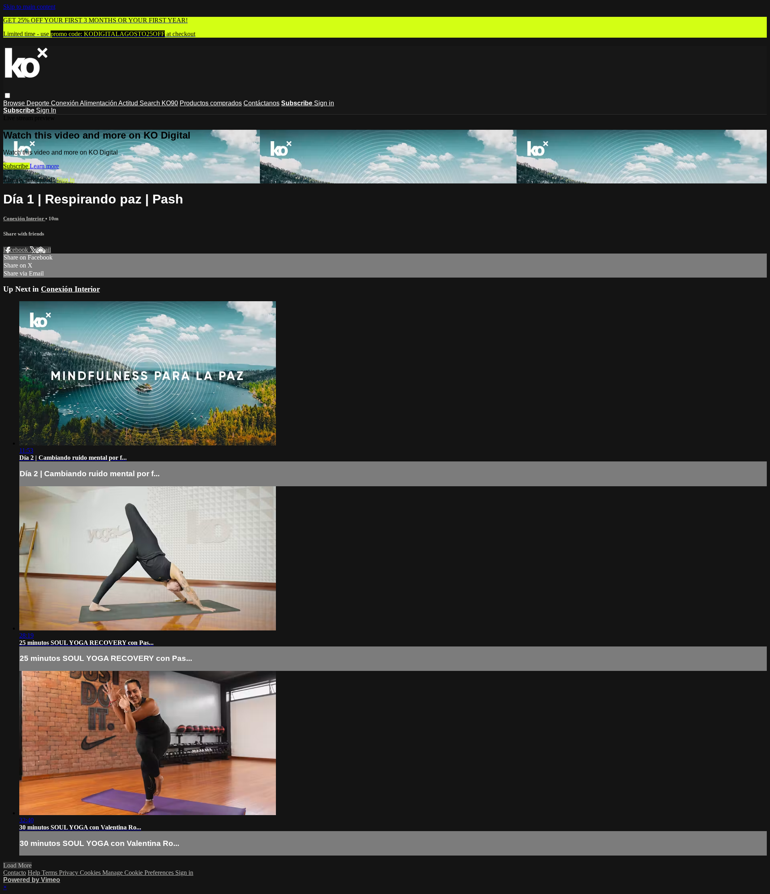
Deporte (38, 103)
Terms (50, 872)
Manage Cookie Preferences (138, 872)
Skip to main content (29, 6)
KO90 (170, 103)
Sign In (46, 110)
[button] (7, 95)
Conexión (65, 103)
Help (35, 872)
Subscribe (16, 166)
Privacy (69, 872)
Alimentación (99, 103)
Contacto (14, 872)
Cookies (91, 872)
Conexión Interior (24, 218)
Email (43, 249)
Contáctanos (261, 103)
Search (151, 103)
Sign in (324, 103)
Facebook (16, 249)
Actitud (129, 103)
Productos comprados (211, 103)
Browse (14, 103)
